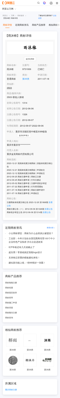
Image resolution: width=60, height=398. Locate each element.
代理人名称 (12, 150)
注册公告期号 (13, 114)
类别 (24, 74)
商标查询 (9, 317)
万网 (12, 15)
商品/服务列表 (14, 93)
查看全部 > (51, 227)
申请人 (10, 131)
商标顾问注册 (11, 312)
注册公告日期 (13, 120)
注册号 (25, 65)
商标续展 (9, 287)
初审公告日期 (13, 108)
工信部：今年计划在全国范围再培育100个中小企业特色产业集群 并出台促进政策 (32, 240)
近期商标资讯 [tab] (22, 24)
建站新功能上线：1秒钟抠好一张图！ (27, 262)
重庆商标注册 (11, 390)
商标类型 (11, 74)
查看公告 (49, 208)
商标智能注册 (11, 282)
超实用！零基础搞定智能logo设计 (25, 252)
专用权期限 (12, 125)
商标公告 (11, 198)
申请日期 (42, 74)
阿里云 (5, 15)
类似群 (10, 84)
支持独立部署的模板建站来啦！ (24, 257)
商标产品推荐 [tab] (38, 24)
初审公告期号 (13, 102)
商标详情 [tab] (7, 24)
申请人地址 (12, 141)
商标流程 (11, 159)
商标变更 (9, 307)
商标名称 (11, 65)
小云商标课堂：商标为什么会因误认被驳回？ (31, 233)
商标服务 (20, 15)
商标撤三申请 (11, 302)
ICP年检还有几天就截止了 (22, 247)
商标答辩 (9, 297)
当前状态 (42, 65)
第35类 (25, 78)
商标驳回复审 (11, 292)
